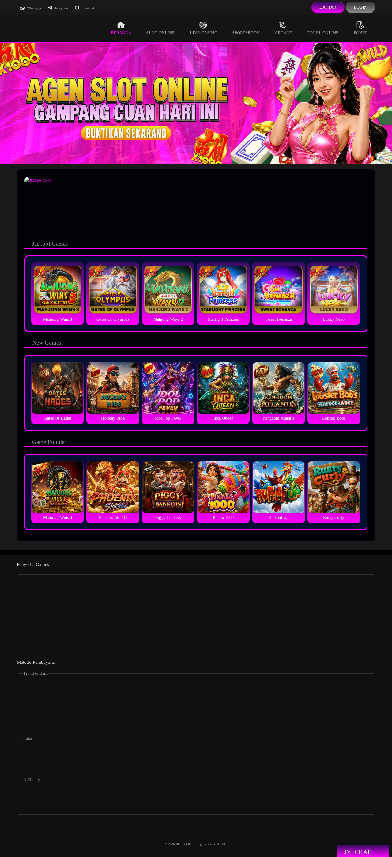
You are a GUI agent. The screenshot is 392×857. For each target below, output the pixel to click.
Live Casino (203, 33)
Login (361, 7)
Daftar (328, 7)
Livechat (87, 8)
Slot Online (160, 33)
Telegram (61, 8)
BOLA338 (183, 844)
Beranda (121, 33)
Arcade (283, 33)
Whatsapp (33, 8)
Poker (361, 33)
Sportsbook (246, 33)
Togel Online (323, 33)
